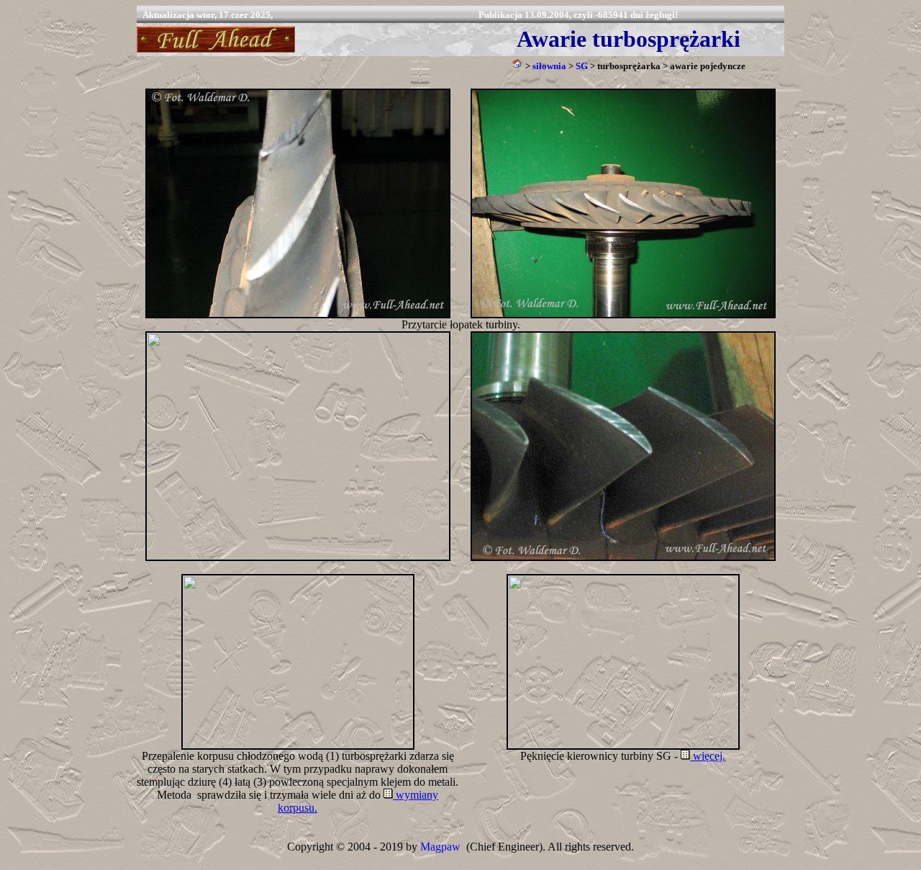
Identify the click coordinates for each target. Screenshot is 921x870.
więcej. (707, 756)
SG (582, 65)
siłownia (549, 65)
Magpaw (440, 846)
